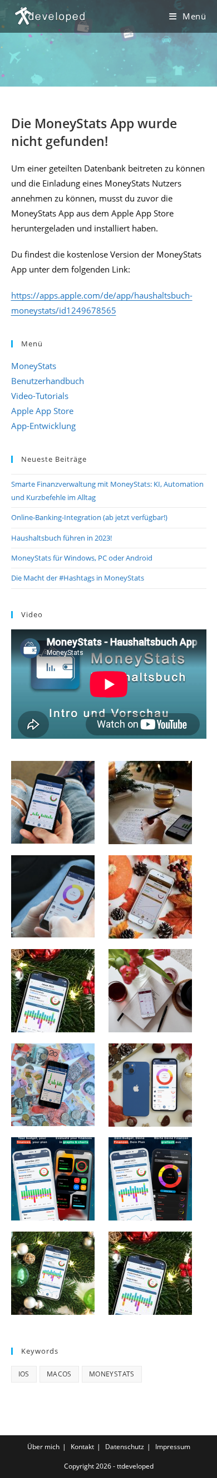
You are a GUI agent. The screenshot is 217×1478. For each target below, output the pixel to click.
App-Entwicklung (43, 425)
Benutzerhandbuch (47, 380)
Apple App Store (42, 410)
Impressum (172, 1446)
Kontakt (82, 1446)
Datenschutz (124, 1446)
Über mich (43, 1446)
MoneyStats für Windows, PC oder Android (81, 558)
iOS (23, 1374)
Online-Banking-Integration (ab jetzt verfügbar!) (89, 517)
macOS (59, 1374)
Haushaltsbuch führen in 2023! (61, 538)
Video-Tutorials (39, 395)
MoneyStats (33, 365)
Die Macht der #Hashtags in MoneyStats (77, 578)
